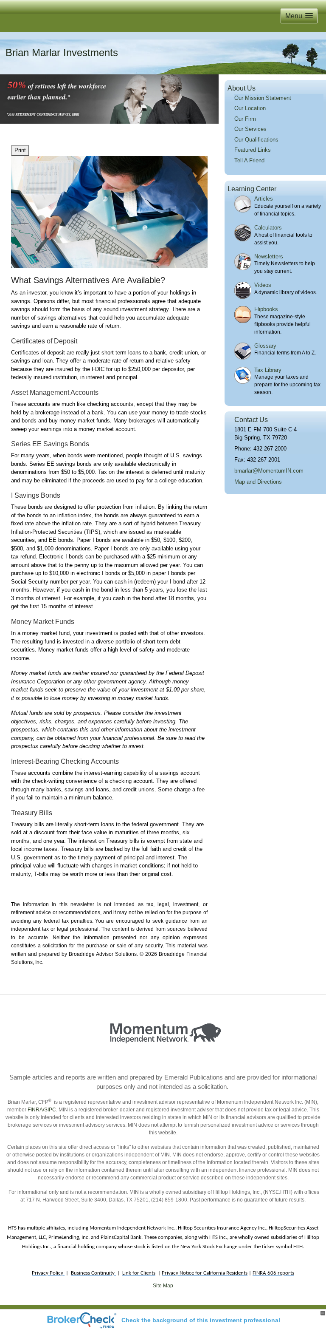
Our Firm (245, 119)
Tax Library (267, 370)
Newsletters (268, 256)
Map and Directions (258, 482)
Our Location (250, 108)
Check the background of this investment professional (200, 1320)
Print (20, 150)
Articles (263, 199)
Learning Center (252, 189)
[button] (299, 16)
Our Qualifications (256, 139)
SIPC (50, 1110)
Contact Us (251, 419)
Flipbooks (266, 309)
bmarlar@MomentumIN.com (269, 471)
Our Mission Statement (262, 98)
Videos (262, 285)
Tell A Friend (249, 160)
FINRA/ (35, 1110)
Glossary (265, 346)
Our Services (250, 129)
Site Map (163, 1286)
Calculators (268, 227)
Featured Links (252, 150)
